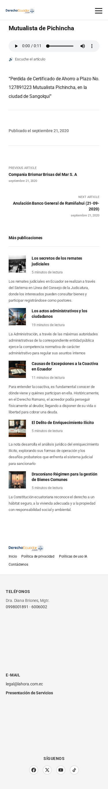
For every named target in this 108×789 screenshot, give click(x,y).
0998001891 (17, 606)
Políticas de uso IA (73, 556)
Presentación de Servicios (29, 693)
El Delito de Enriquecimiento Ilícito (63, 422)
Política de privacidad (37, 556)
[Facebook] (33, 770)
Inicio (13, 556)
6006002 (39, 606)
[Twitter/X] (47, 770)
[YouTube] (60, 770)
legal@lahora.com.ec (24, 684)
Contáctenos (18, 564)
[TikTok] (74, 770)
